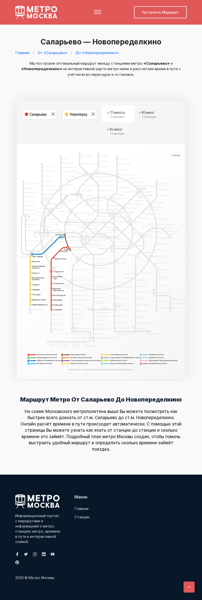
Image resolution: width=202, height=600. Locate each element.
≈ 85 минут (115, 131)
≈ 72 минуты (116, 114)
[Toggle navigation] (97, 12)
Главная (22, 52)
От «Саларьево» (52, 52)
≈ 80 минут (147, 114)
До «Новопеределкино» (97, 52)
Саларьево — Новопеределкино (101, 41)
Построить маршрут (160, 12)
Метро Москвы (41, 578)
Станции (81, 517)
